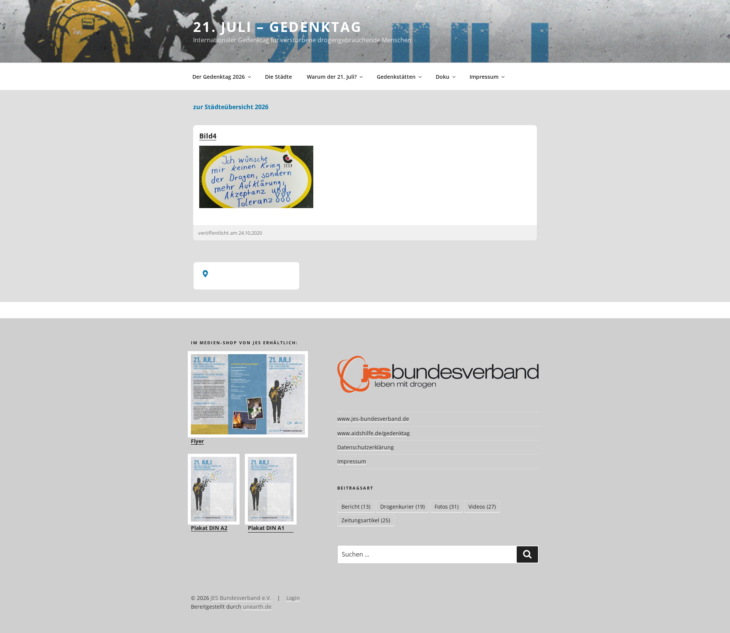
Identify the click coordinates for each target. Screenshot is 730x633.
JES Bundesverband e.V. (241, 597)
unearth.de (257, 606)
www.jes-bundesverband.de (373, 418)
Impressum (484, 76)
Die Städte (278, 76)
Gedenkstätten (396, 76)
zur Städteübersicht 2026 (230, 107)
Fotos (447, 506)
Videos (482, 506)
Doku (442, 76)
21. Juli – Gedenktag (277, 26)
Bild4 (207, 135)
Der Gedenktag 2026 (218, 76)
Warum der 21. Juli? (332, 76)
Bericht (355, 506)
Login (293, 597)
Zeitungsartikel (365, 520)
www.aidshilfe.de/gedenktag (373, 433)
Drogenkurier (402, 506)
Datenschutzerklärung (365, 447)
